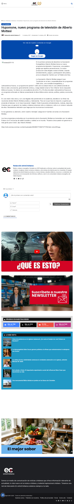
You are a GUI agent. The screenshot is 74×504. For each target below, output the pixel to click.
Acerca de (62, 498)
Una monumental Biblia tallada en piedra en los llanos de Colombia (33, 380)
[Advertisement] (37, 13)
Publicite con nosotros (32, 498)
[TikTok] (23, 179)
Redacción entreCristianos (12, 35)
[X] (16, 179)
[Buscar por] (72, 4)
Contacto (69, 498)
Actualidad (19, 20)
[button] (37, 252)
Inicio (3, 20)
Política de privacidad (46, 498)
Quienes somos (19, 498)
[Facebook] (14, 179)
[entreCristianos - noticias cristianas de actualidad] (37, 3)
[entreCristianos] (8, 478)
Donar (56, 498)
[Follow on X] (19, 35)
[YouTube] (19, 179)
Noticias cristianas (11, 20)
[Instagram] (21, 179)
